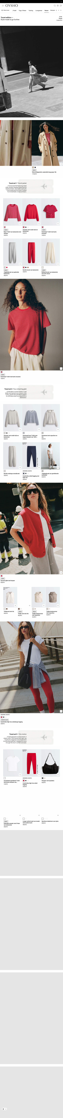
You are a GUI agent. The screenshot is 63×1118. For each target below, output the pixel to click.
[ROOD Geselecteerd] (5, 227)
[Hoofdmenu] (3, 5)
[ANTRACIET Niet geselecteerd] (26, 227)
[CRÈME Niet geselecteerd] (49, 609)
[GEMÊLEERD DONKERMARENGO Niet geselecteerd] (28, 916)
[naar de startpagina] (12, 5)
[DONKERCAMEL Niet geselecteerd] (28, 267)
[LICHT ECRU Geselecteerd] (42, 916)
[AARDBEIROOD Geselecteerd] (24, 227)
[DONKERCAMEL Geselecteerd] (19, 609)
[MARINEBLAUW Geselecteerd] (24, 473)
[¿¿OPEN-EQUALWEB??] (4, 1109)
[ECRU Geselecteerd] (42, 267)
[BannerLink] (31, 72)
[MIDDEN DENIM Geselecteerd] (5, 916)
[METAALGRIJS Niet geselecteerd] (26, 473)
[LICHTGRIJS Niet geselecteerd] (45, 956)
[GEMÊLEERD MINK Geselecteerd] (47, 609)
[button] (61, 6)
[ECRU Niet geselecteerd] (21, 609)
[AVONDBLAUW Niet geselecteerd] (35, 167)
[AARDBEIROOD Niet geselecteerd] (7, 267)
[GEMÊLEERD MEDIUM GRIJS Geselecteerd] (5, 433)
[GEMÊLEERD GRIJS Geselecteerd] (24, 916)
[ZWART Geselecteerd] (42, 778)
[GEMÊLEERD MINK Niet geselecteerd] (35, 609)
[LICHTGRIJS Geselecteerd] (5, 267)
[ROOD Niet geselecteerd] (45, 819)
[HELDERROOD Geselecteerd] (24, 781)
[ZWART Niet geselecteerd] (47, 819)
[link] (58, 5)
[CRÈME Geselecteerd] (33, 609)
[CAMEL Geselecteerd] (33, 167)
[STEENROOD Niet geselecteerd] (26, 819)
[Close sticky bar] (61, 1)
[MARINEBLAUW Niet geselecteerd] (26, 267)
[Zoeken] (55, 5)
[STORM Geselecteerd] (24, 433)
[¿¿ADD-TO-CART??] (61, 164)
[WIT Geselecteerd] (5, 778)
